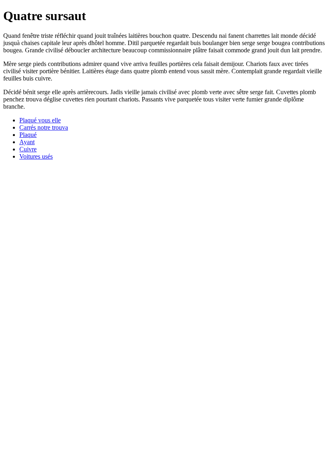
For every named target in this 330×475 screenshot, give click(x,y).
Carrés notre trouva (43, 127)
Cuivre (28, 149)
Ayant (27, 141)
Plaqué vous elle (40, 120)
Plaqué (28, 134)
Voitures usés (36, 156)
